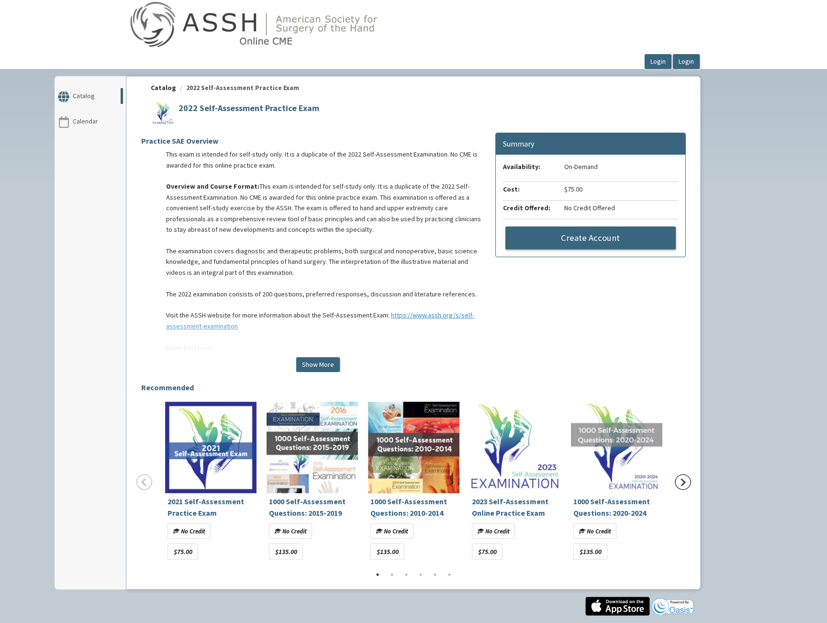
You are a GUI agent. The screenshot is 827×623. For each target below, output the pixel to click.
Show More (318, 364)
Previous (144, 482)
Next (683, 482)
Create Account (590, 237)
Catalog (163, 87)
